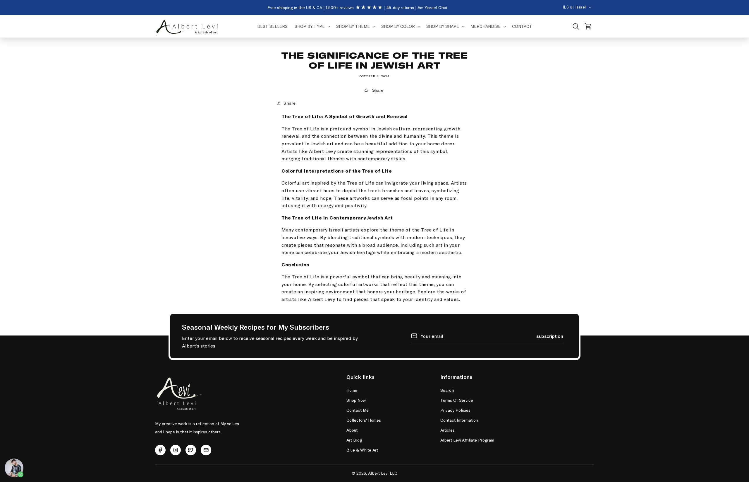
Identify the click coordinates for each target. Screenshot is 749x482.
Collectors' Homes (363, 420)
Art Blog (354, 439)
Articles (447, 430)
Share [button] (290, 103)
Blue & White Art (362, 449)
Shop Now (356, 400)
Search (447, 390)
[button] (312, 26)
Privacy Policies (455, 410)
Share (377, 90)
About (352, 430)
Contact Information (459, 420)
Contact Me (357, 410)
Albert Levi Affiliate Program (467, 439)
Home (351, 390)
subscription (549, 335)
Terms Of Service (456, 400)
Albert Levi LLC (382, 473)
